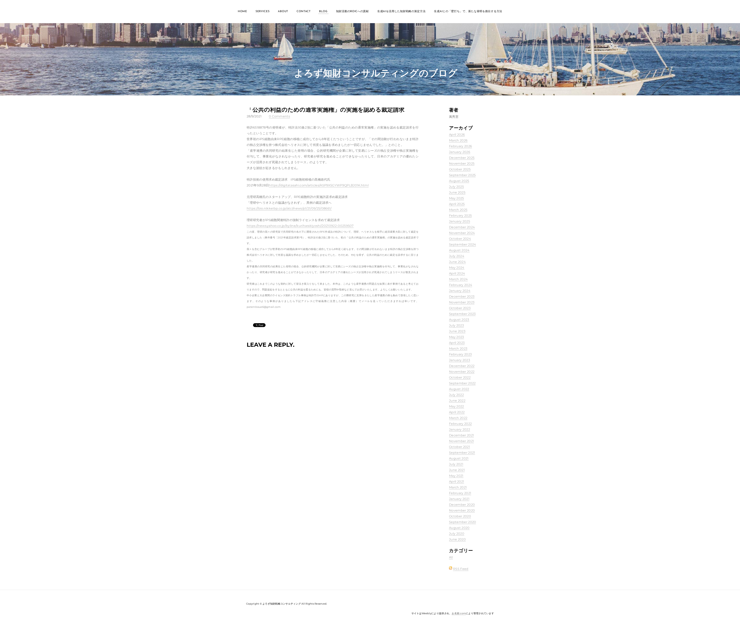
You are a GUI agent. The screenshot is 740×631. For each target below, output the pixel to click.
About (283, 11)
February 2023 (460, 354)
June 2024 (457, 262)
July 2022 (456, 395)
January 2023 (459, 360)
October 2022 (460, 377)
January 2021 (459, 499)
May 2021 (456, 476)
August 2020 (459, 528)
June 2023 (457, 331)
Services (263, 11)
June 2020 (457, 539)
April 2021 (456, 481)
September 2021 (462, 452)
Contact (304, 11)
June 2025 (457, 192)
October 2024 (460, 239)
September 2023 (462, 314)
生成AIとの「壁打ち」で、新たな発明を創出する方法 (468, 11)
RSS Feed (460, 569)
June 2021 (457, 470)
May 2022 (456, 406)
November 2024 (462, 233)
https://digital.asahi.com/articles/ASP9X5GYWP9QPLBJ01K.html (319, 185)
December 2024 (462, 227)
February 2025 (460, 215)
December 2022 (461, 366)
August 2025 (459, 181)
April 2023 (457, 343)
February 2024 (460, 285)
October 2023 (460, 308)
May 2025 (456, 198)
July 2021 (456, 464)
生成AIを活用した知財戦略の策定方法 (401, 11)
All (451, 557)
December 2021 (461, 435)
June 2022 (457, 400)
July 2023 (456, 325)
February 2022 (460, 424)
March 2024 (458, 279)
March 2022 (458, 418)
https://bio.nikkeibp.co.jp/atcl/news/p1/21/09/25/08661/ (289, 208)
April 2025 (457, 204)
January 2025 (459, 221)
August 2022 (459, 389)
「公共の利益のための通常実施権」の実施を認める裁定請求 (325, 109)
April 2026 (457, 134)
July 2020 (456, 533)
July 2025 (456, 186)
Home (242, 11)
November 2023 (461, 302)
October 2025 (460, 169)
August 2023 (459, 319)
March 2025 (458, 210)
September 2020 (462, 522)
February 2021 (460, 493)
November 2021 (461, 441)
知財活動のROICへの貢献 (352, 11)
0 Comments (279, 116)
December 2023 (461, 296)
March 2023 (458, 348)
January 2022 (459, 429)
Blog (323, 11)
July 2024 (456, 256)
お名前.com (459, 613)
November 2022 (461, 372)
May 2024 (456, 267)
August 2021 (459, 458)
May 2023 (456, 337)
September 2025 (462, 175)
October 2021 (459, 447)
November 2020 (462, 510)
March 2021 (458, 487)
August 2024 (459, 250)
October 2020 (460, 516)
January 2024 (459, 291)
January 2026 (459, 152)
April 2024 (457, 273)
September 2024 (462, 244)
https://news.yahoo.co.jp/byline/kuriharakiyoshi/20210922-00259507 (300, 226)
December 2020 (462, 504)
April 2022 (457, 412)
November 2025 (461, 163)
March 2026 (458, 140)
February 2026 (460, 146)
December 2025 (461, 158)
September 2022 (462, 383)
